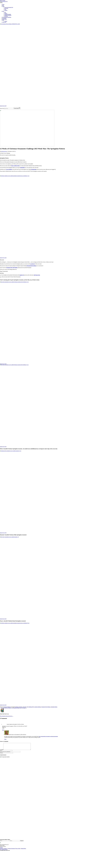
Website (1, 752)
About (3, 6)
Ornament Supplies (7, 14)
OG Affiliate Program (3, 849)
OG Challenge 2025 (30, 706)
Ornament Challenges (7, 706)
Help (3, 20)
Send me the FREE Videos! (5, 839)
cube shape (24, 706)
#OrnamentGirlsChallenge (31, 265)
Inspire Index (4, 19)
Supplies (5, 10)
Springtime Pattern (54, 706)
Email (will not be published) (5, 751)
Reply (5, 739)
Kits (5, 12)
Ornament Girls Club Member (12, 267)
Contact (5, 21)
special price (32, 263)
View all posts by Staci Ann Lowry (6, 716)
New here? (6, 8)
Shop (3, 11)
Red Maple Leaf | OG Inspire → (21, 707)
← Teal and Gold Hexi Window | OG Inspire (8, 707)
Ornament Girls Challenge (45, 706)
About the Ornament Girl (8, 7)
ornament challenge (37, 706)
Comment (1, 749)
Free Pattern (4, 18)
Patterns (5, 13)
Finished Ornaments (7, 15)
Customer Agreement (11, 848)
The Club (6, 16)
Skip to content (2, 0)
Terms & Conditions (3, 848)
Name (1, 750)
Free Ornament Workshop (6, 17)
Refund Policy (23, 848)
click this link (33, 169)
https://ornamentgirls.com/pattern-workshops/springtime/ (48, 736)
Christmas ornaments (18, 706)
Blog (3, 5)
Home (3, 4)
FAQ (5, 9)
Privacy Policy (17, 848)
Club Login (4, 22)
